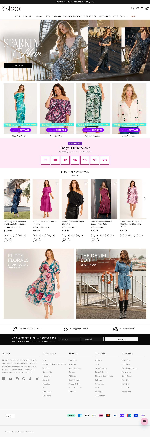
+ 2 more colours (10, 227)
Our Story (73, 360)
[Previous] (4, 50)
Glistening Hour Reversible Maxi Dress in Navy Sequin (15, 222)
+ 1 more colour (68, 227)
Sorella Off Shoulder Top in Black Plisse (73, 222)
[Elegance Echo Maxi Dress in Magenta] (46, 199)
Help (44, 360)
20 (10, 240)
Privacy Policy (74, 384)
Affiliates (72, 376)
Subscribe (121, 339)
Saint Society (74, 380)
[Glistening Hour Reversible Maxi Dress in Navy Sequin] (17, 199)
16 (24, 235)
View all (75, 175)
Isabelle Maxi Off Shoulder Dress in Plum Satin (101, 222)
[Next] (145, 50)
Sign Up (46, 368)
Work (115, 16)
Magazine (73, 364)
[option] (75, 50)
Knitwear (98, 380)
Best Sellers (90, 16)
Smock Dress (127, 387)
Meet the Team (75, 368)
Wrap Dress (126, 391)
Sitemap (72, 391)
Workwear (99, 387)
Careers (72, 372)
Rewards (46, 380)
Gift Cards (47, 395)
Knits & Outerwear (72, 16)
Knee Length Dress (129, 368)
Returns (46, 387)
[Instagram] (17, 378)
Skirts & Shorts (101, 368)
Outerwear (99, 384)
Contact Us (47, 372)
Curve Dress (126, 376)
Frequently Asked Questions (54, 364)
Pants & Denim (101, 372)
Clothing (27, 16)
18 (6, 240)
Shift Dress (126, 384)
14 (20, 235)
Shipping (46, 384)
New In (18, 16)
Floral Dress (126, 372)
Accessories (104, 16)
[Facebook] (3, 378)
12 (15, 235)
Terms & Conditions (77, 387)
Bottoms (56, 16)
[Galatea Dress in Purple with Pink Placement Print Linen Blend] (133, 199)
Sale (133, 16)
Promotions (47, 376)
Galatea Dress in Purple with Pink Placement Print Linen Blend (131, 223)
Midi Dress (126, 364)
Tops (47, 16)
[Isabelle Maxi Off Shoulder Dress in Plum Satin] (104, 199)
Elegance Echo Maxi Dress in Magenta (44, 222)
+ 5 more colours (40, 227)
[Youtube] (10, 378)
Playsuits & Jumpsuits (104, 376)
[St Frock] (11, 8)
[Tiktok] (30, 378)
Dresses (38, 16)
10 (10, 235)
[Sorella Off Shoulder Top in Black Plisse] (75, 199)
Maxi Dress (126, 360)
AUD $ (8, 416)
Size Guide (47, 391)
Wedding (124, 16)
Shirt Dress (126, 380)
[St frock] (37, 378)
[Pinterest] (23, 378)
